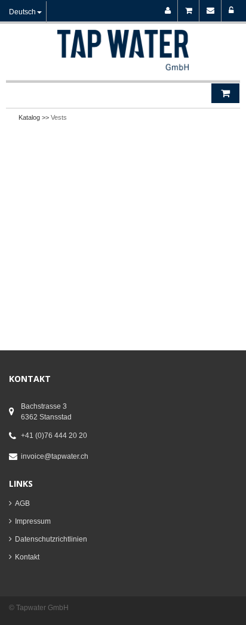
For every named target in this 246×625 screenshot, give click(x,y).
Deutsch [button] (22, 12)
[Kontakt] (213, 10)
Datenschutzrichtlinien (51, 539)
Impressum (33, 521)
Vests (59, 117)
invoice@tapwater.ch (54, 456)
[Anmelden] (231, 10)
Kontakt (27, 557)
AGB (22, 503)
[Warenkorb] (190, 10)
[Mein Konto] (170, 10)
